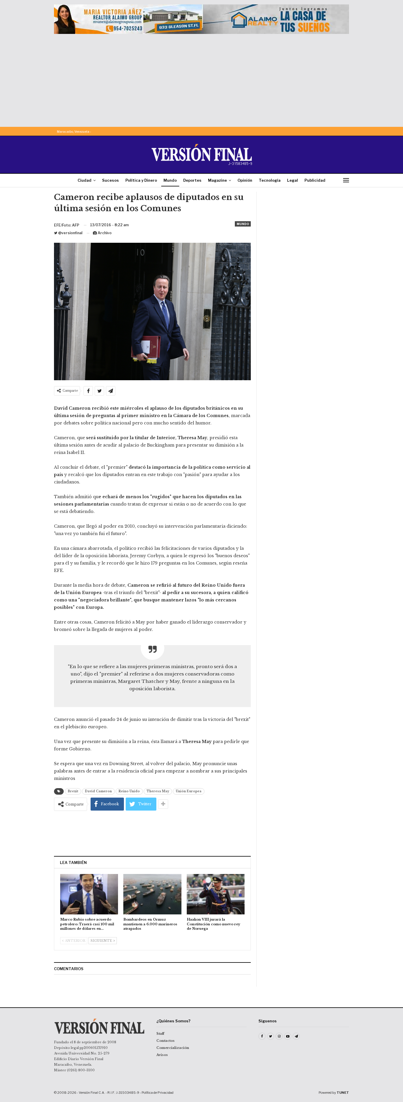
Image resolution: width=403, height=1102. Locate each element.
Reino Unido (129, 791)
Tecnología (270, 180)
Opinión (244, 180)
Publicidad (314, 180)
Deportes (192, 180)
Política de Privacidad (157, 1092)
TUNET (343, 1092)
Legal (292, 180)
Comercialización (172, 1048)
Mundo (170, 180)
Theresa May (158, 791)
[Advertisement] (201, 78)
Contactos (165, 1041)
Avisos (162, 1055)
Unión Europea (189, 791)
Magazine (217, 180)
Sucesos (110, 180)
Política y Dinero (141, 180)
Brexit (73, 791)
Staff (160, 1034)
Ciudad (84, 180)
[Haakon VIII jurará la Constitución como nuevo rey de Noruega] (216, 894)
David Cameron (98, 791)
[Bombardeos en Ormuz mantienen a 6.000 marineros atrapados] (152, 894)
